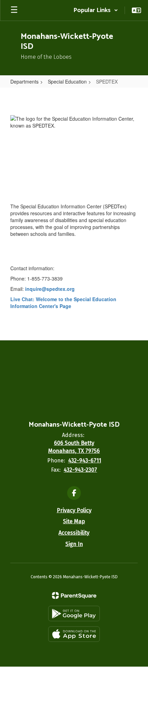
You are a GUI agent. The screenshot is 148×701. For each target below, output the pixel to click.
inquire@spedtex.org (50, 288)
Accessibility (74, 532)
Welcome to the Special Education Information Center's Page (63, 302)
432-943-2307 (80, 470)
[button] (95, 10)
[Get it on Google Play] (74, 613)
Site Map (74, 521)
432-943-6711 (84, 460)
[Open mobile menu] (14, 10)
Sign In (74, 544)
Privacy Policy (74, 510)
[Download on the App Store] (74, 634)
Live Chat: (23, 299)
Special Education (67, 81)
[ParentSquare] (74, 595)
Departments (24, 81)
